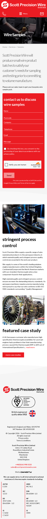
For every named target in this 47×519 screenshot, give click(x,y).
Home (5, 47)
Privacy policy (23, 438)
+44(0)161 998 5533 (23, 464)
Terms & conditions (23, 441)
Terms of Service (25, 183)
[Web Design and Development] (26, 472)
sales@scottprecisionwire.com (23, 467)
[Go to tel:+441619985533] (4, 14)
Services (12, 47)
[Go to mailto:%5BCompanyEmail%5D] (42, 14)
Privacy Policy (13, 183)
